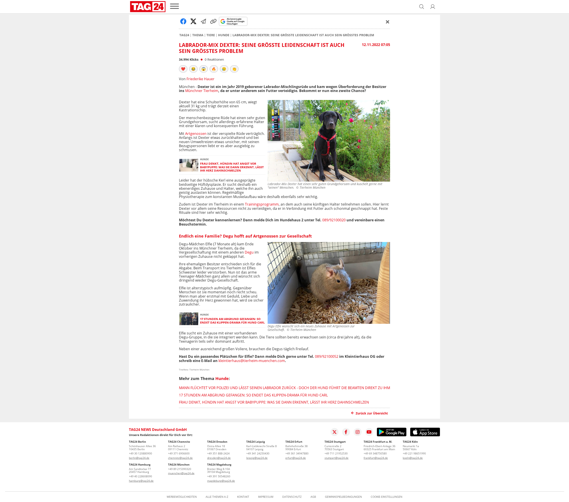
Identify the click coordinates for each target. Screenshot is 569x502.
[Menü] (174, 6)
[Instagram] (358, 432)
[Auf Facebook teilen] (183, 21)
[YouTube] (369, 432)
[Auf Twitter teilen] (193, 21)
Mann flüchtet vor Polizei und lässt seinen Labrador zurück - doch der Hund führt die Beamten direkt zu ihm (284, 387)
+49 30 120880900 (140, 453)
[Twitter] (335, 432)
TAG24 (184, 35)
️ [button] (183, 68)
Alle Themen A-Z (217, 496)
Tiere (210, 35)
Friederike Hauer (200, 78)
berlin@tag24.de (139, 458)
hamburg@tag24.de (141, 481)
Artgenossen (195, 133)
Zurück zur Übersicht (372, 413)
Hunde (223, 35)
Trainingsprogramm (262, 204)
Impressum (265, 496)
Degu (249, 252)
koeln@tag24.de (413, 458)
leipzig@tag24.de (257, 458)
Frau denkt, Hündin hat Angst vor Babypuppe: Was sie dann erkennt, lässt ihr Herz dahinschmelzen (232, 167)
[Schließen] (387, 21)
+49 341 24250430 (257, 453)
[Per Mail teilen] (203, 21)
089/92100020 (334, 220)
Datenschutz (292, 496)
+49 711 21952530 (336, 453)
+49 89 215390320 (179, 469)
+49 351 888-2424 (218, 453)
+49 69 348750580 (375, 453)
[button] (433, 7)
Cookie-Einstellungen (386, 496)
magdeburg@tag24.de (221, 481)
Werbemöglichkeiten (182, 496)
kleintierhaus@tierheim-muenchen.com (251, 360)
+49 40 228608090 (140, 476)
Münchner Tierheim (201, 90)
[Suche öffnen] (422, 7)
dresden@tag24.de (219, 458)
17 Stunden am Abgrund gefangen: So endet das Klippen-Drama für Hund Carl (232, 320)
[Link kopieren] (213, 21)
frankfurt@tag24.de (376, 458)
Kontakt (243, 496)
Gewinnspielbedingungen (343, 496)
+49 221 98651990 (414, 453)
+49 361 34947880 (297, 453)
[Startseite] (148, 6)
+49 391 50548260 (218, 476)
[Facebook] (346, 432)
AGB (313, 496)
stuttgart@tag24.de (337, 458)
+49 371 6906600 (179, 453)
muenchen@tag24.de (181, 473)
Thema (197, 35)
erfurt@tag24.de (295, 458)
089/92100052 (326, 356)
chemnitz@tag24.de (180, 458)
